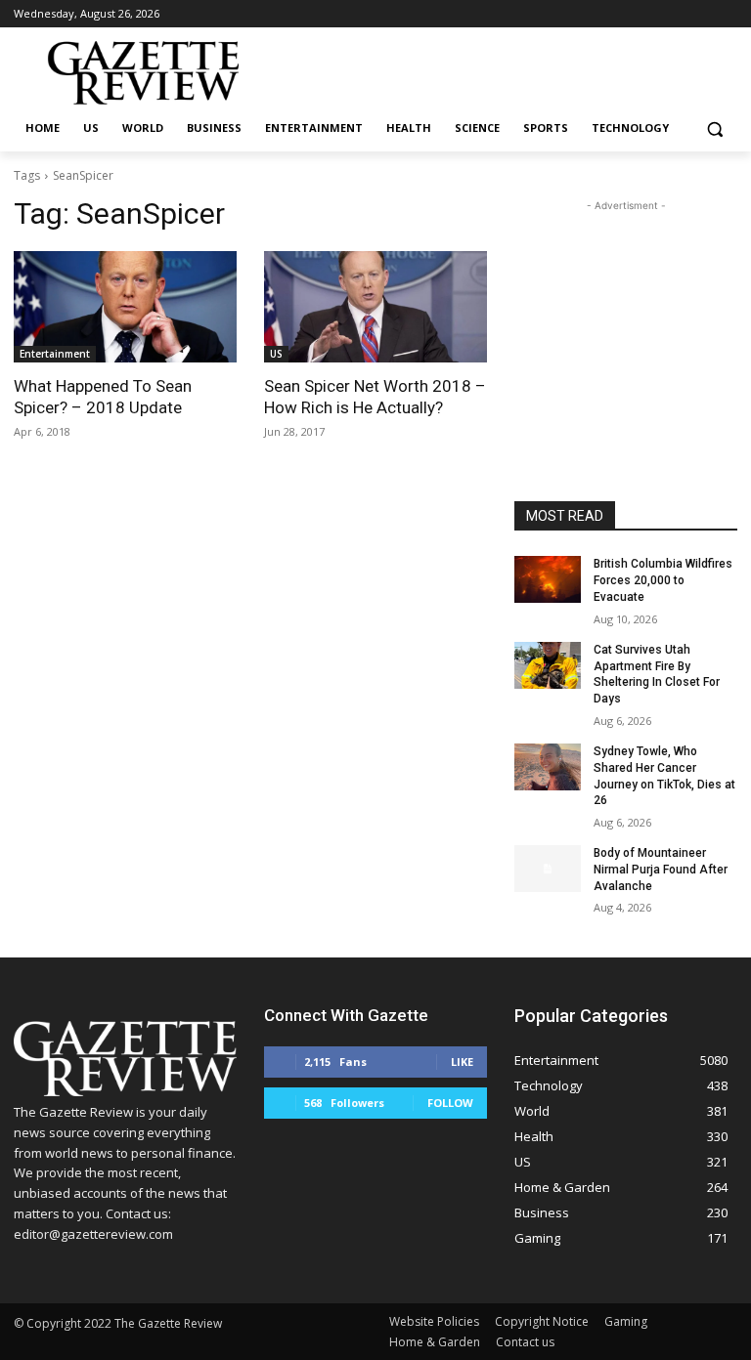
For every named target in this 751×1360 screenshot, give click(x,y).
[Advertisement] (626, 313)
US (276, 354)
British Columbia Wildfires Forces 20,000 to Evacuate (663, 580)
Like (462, 1061)
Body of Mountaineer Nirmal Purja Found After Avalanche (661, 869)
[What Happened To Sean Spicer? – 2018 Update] (125, 306)
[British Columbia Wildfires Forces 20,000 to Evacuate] (547, 579)
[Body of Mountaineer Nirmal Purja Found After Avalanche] (547, 868)
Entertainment (55, 354)
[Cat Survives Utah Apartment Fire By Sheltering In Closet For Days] (547, 665)
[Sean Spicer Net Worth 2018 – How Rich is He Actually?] (375, 306)
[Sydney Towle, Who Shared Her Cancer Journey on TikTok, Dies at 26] (547, 767)
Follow (450, 1102)
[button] (714, 128)
